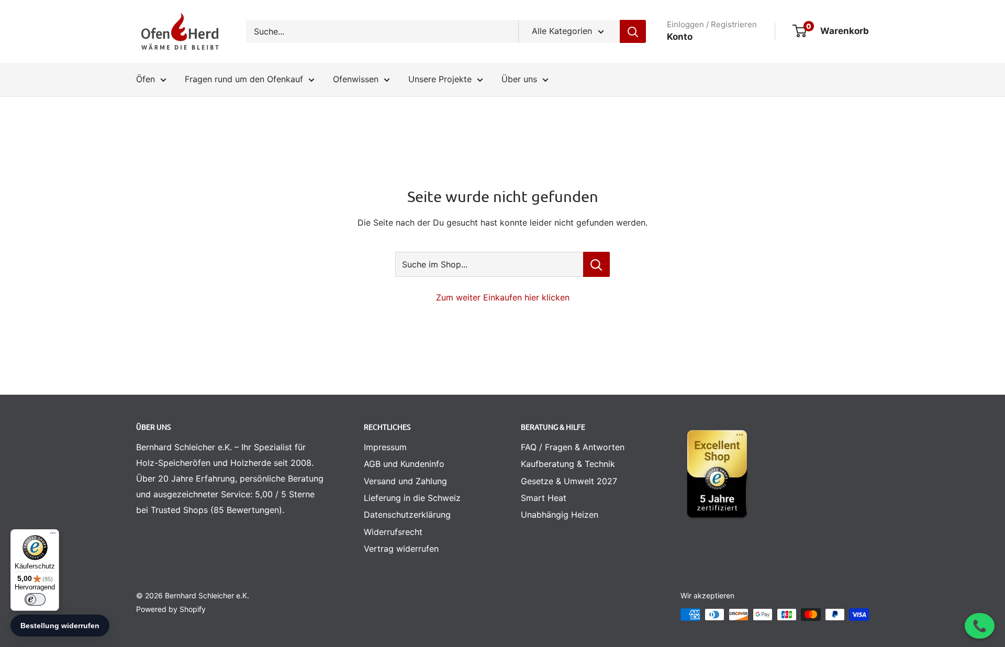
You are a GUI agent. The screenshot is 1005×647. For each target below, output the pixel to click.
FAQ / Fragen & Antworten (572, 447)
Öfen (145, 79)
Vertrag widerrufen (401, 548)
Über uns (519, 79)
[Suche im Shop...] (596, 264)
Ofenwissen (355, 79)
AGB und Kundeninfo (404, 464)
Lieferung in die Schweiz (412, 498)
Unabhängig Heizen (559, 514)
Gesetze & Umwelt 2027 (569, 481)
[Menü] (53, 535)
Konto (680, 36)
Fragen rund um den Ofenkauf (244, 79)
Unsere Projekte (440, 79)
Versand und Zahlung (405, 481)
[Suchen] (633, 31)
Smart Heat (543, 498)
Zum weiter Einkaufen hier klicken (503, 297)
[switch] (35, 599)
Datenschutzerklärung (407, 514)
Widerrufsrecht (393, 532)
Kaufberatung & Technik (568, 464)
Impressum (385, 447)
